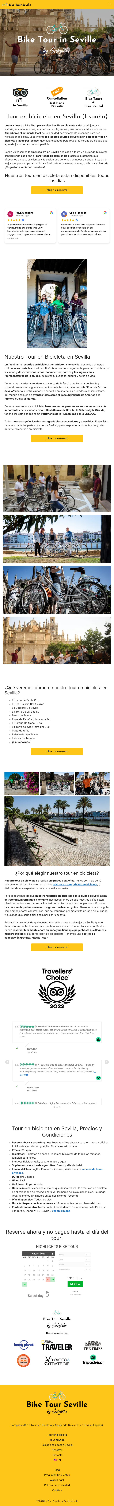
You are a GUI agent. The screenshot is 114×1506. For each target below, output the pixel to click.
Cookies (57, 1490)
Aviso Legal (57, 1480)
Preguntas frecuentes (57, 1475)
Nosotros (57, 1449)
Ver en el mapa (61, 1210)
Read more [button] (13, 238)
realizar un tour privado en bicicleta (75, 884)
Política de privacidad (57, 1485)
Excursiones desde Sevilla (57, 1444)
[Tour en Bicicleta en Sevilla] (16, 4)
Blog (57, 1469)
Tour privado (57, 1439)
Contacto (57, 1455)
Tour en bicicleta (57, 1434)
